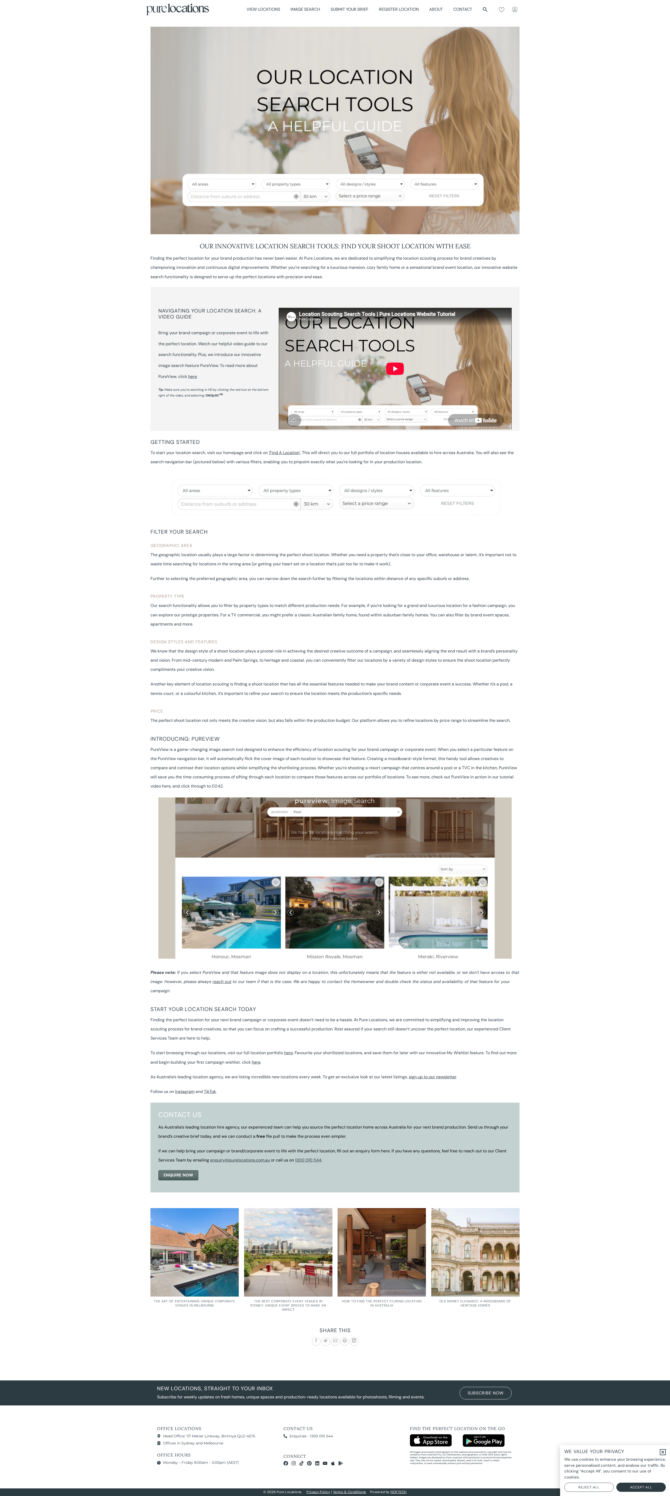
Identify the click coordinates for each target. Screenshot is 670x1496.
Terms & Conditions (349, 1492)
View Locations (263, 9)
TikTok (210, 1091)
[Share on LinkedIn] (354, 1341)
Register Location (399, 9)
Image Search (305, 9)
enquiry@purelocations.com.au (240, 1160)
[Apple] (333, 1463)
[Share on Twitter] (325, 1341)
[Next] (519, 1267)
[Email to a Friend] (335, 1341)
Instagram (184, 1091)
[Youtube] (325, 1463)
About (436, 9)
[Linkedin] (317, 1463)
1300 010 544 (308, 1160)
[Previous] (151, 1267)
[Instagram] (293, 1463)
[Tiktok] (301, 1463)
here (192, 376)
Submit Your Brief (349, 9)
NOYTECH (398, 1492)
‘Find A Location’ (284, 452)
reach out (222, 981)
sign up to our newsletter (432, 1077)
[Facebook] (285, 1463)
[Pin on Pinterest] (344, 1341)
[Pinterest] (309, 1463)
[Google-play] (340, 1463)
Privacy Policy (318, 1492)
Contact (462, 9)
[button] (485, 9)
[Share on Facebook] (316, 1341)
